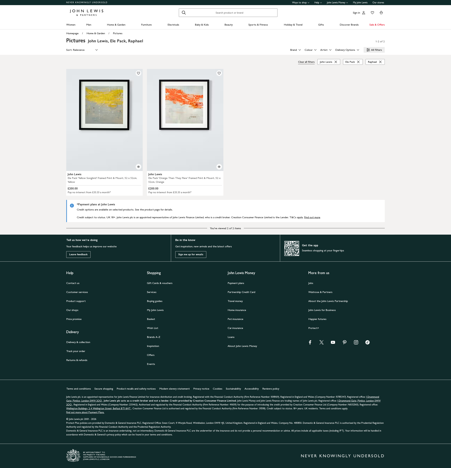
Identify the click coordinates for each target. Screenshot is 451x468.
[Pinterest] (344, 343)
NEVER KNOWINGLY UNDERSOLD (87, 2)
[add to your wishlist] (138, 73)
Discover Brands (349, 24)
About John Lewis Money (242, 346)
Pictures (117, 33)
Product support (76, 301)
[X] (321, 343)
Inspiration (153, 346)
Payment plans (236, 283)
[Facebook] (310, 343)
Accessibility (252, 388)
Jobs (310, 283)
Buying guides (154, 301)
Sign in (356, 12)
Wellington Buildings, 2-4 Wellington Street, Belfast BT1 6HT (98, 408)
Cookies (217, 388)
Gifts (321, 24)
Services (151, 292)
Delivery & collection (78, 342)
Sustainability (233, 388)
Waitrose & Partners (320, 292)
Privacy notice (201, 388)
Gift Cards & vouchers (159, 283)
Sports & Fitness (258, 24)
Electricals (173, 24)
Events (151, 364)
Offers (151, 355)
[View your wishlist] (372, 12)
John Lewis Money (336, 2)
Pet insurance (235, 319)
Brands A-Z (153, 337)
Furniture (146, 24)
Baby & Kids (202, 24)
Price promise (74, 319)
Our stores (378, 2)
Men (88, 24)
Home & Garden (116, 24)
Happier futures (317, 319)
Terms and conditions (78, 388)
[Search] (184, 12)
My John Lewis (360, 2)
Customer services (77, 292)
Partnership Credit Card (241, 292)
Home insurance (237, 310)
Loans (231, 337)
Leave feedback (78, 254)
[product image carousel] (104, 120)
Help (316, 2)
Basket (151, 319)
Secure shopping (103, 388)
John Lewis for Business (322, 310)
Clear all (306, 61)
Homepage (72, 33)
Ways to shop (299, 2)
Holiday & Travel (293, 24)
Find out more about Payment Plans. (85, 412)
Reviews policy (270, 388)
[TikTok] (367, 343)
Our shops (72, 310)
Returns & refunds (76, 360)
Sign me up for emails (190, 254)
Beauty (228, 24)
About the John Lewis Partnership (328, 301)
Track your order (75, 351)
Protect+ (313, 328)
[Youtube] (333, 343)
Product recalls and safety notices (136, 388)
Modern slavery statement (174, 388)
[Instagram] (356, 343)
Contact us (72, 283)
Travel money (235, 301)
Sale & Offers (377, 24)
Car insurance (235, 328)
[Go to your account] (363, 12)
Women (70, 24)
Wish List (152, 328)
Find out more (312, 217)
